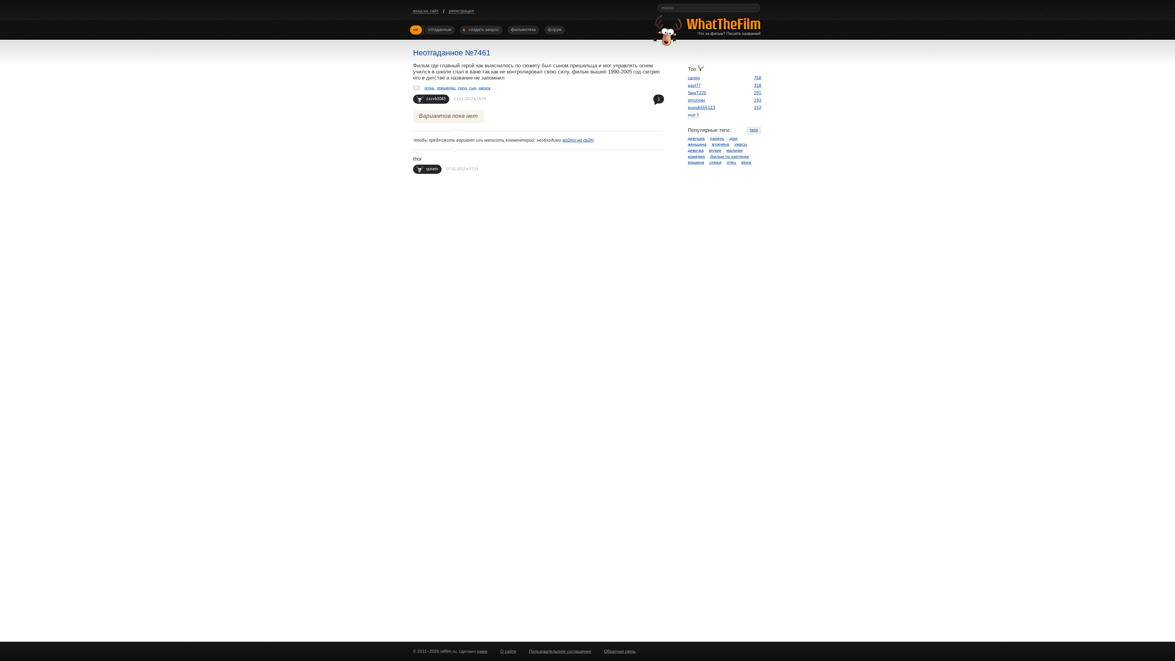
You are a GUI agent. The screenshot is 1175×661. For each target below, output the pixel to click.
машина (696, 162)
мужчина (720, 144)
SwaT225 (697, 92)
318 (757, 85)
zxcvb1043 (436, 98)
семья (715, 162)
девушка (696, 138)
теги (754, 129)
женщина (697, 144)
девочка (696, 150)
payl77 (694, 85)
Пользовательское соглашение (560, 651)
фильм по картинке (729, 156)
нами (482, 651)
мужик (715, 150)
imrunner (696, 100)
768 (757, 77)
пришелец (446, 88)
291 (757, 92)
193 (757, 100)
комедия (696, 156)
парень (717, 138)
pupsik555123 (701, 107)
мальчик (734, 150)
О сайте (508, 651)
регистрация (461, 10)
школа (484, 88)
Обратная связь (620, 651)
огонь (429, 88)
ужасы (740, 144)
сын (472, 88)
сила (462, 88)
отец (731, 162)
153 (757, 107)
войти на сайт (578, 140)
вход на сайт (425, 10)
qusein (432, 168)
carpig (694, 77)
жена (746, 162)
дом (733, 138)
